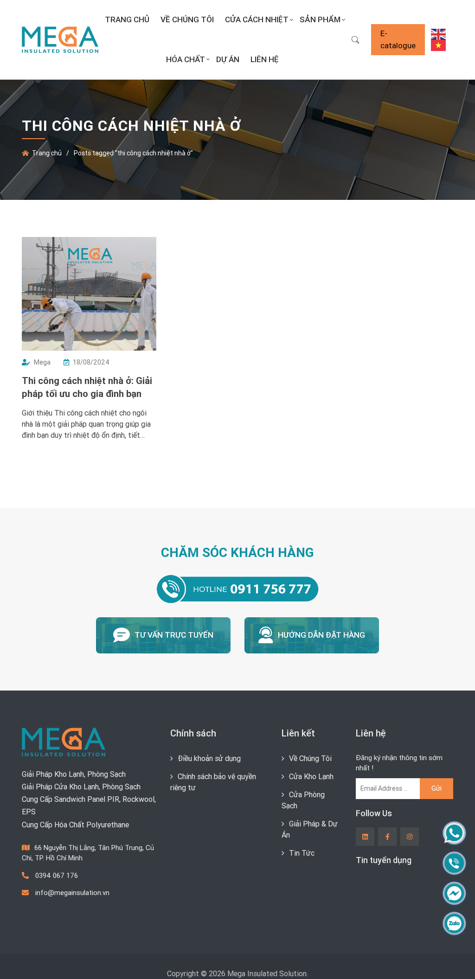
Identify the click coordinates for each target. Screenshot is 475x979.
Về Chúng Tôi (187, 19)
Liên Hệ (264, 59)
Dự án (227, 59)
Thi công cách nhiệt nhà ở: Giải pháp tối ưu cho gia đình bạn (87, 387)
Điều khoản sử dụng (209, 758)
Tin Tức (302, 852)
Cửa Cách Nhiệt (257, 19)
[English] (439, 33)
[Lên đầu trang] (449, 956)
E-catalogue (398, 39)
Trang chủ (127, 19)
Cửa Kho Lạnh (311, 776)
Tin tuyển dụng (383, 860)
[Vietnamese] (439, 44)
